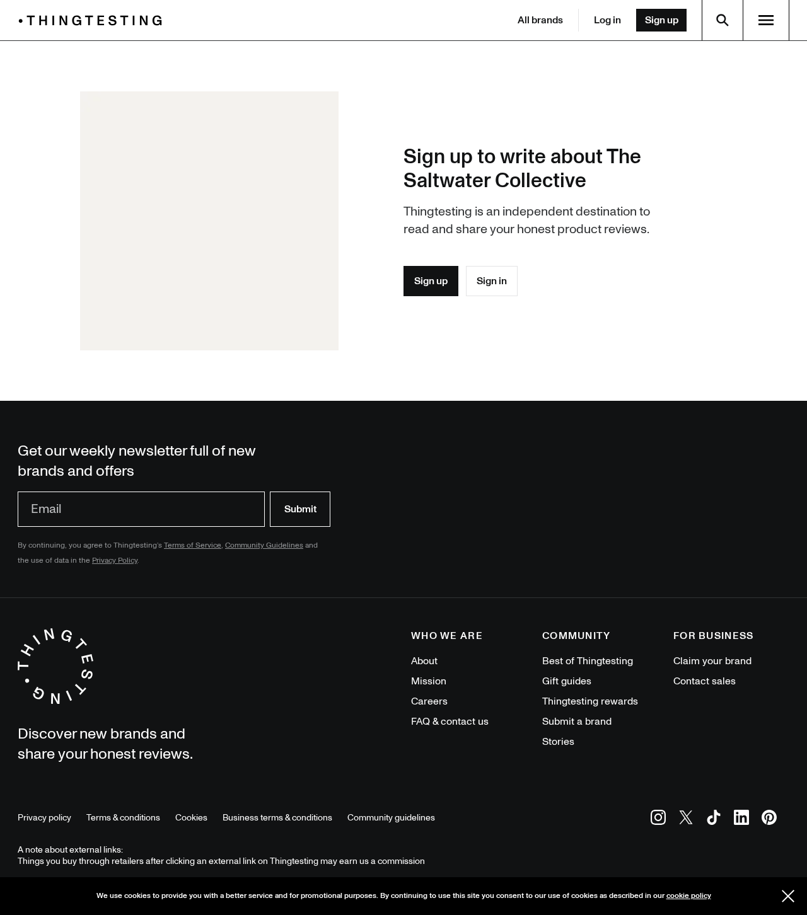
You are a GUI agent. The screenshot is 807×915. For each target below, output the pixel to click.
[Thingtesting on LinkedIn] (741, 819)
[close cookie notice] (788, 896)
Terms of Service (192, 545)
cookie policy (688, 895)
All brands (540, 20)
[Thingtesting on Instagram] (658, 819)
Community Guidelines (264, 545)
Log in (607, 20)
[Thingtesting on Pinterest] (769, 819)
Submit (300, 509)
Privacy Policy (114, 560)
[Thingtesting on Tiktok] (713, 819)
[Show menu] (766, 20)
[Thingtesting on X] (686, 819)
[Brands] (93, 20)
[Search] (722, 20)
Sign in (492, 281)
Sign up (661, 20)
